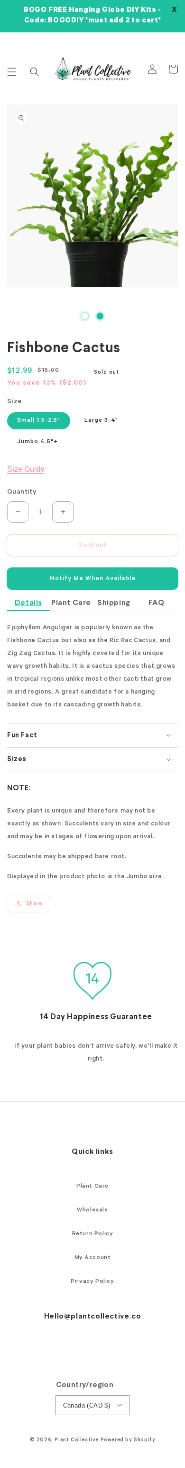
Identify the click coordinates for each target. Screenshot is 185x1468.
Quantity (22, 492)
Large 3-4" (101, 420)
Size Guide (26, 469)
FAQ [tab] (156, 602)
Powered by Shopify (128, 1440)
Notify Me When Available (93, 579)
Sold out (93, 545)
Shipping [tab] (113, 602)
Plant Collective (77, 1440)
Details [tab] (28, 602)
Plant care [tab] (71, 602)
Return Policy (92, 1234)
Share (34, 904)
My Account (92, 1258)
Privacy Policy (92, 1282)
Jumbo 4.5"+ (37, 442)
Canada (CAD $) (87, 1405)
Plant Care (92, 1186)
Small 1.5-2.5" (38, 420)
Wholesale (92, 1210)
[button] (11, 71)
